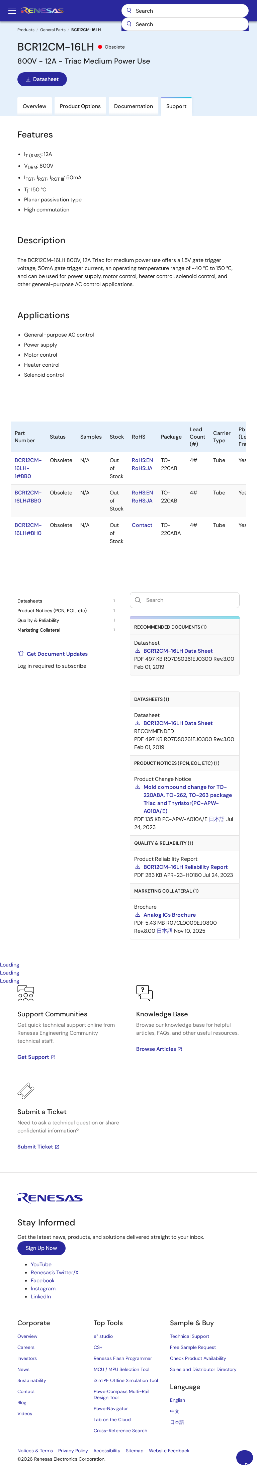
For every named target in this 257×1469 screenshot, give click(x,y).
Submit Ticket (35, 1146)
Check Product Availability (198, 1358)
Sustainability (31, 1380)
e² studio (103, 1336)
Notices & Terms (35, 1451)
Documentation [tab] (133, 106)
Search (185, 10)
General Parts (53, 29)
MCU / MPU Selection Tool (121, 1369)
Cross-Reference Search (120, 1431)
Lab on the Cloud (112, 1419)
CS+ (98, 1347)
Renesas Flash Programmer (123, 1358)
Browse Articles (156, 1048)
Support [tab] (176, 106)
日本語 (177, 1422)
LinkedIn (41, 1296)
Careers (25, 1347)
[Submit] (129, 24)
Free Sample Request (193, 1347)
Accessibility (106, 1451)
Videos (24, 1413)
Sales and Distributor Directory (203, 1369)
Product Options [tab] (80, 106)
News (23, 1369)
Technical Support (189, 1336)
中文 (174, 1411)
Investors (27, 1358)
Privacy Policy (73, 1451)
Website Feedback (169, 1451)
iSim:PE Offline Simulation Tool (126, 1380)
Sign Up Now (41, 1248)
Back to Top (249, 1463)
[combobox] (185, 24)
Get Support (33, 1057)
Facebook (43, 1280)
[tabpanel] (128, 1078)
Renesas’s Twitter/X (55, 1272)
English (177, 1400)
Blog (21, 1402)
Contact (26, 1391)
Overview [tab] (35, 106)
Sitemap (135, 1451)
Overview (27, 1336)
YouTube (41, 1264)
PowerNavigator (111, 1408)
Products (25, 29)
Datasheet (46, 79)
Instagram (43, 1288)
